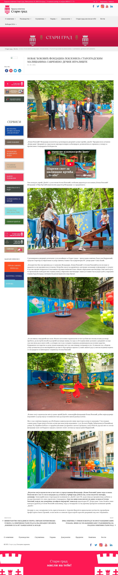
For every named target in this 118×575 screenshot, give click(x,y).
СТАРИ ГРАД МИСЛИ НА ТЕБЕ (13, 211)
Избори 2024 (10, 24)
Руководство (25, 19)
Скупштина (39, 19)
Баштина (92, 537)
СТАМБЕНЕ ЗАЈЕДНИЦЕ (11, 166)
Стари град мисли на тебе (86, 19)
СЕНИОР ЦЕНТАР (13, 222)
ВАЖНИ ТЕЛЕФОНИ (11, 177)
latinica (111, 1)
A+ (94, 1)
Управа (52, 19)
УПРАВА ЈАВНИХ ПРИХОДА (14, 266)
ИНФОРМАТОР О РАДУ (13, 189)
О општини (9, 19)
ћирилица (103, 1)
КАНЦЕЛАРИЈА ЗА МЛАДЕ (14, 200)
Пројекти (79, 537)
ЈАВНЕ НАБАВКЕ (13, 142)
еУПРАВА (9, 284)
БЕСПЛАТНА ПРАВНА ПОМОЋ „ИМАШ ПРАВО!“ (13, 131)
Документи (65, 19)
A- (97, 1)
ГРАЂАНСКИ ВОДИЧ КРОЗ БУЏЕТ (12, 153)
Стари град (8, 49)
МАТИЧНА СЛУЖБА (14, 276)
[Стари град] (15, 14)
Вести (102, 19)
